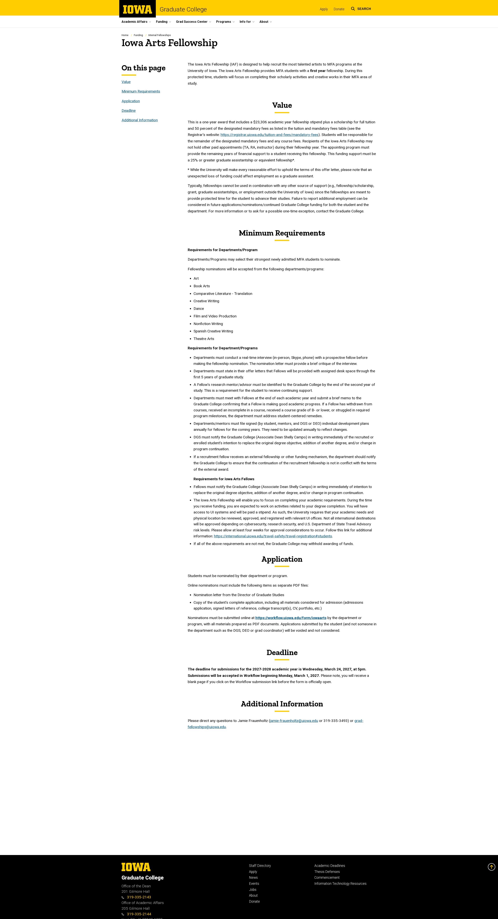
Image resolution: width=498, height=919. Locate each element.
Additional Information (140, 120)
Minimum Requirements (141, 91)
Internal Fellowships (159, 35)
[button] (360, 8)
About (253, 895)
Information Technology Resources (340, 884)
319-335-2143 (138, 897)
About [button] (264, 22)
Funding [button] (161, 22)
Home (125, 35)
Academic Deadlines (329, 866)
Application (131, 101)
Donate (339, 9)
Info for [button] (245, 22)
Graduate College (183, 9)
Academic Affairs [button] (134, 22)
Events (254, 884)
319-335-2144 (138, 914)
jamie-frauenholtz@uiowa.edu (294, 720)
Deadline (129, 110)
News (253, 878)
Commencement (327, 878)
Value (126, 82)
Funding (139, 35)
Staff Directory (260, 866)
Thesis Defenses (327, 872)
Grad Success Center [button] (192, 22)
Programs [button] (223, 22)
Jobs (252, 890)
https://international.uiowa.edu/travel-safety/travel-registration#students (273, 536)
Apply (324, 9)
